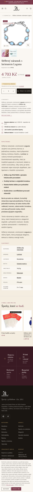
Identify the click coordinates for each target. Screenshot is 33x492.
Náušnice (4, 426)
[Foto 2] (5, 53)
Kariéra (20, 438)
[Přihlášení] (27, 8)
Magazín (21, 432)
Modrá (19, 278)
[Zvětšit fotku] (28, 45)
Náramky (4, 432)
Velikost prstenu (6, 458)
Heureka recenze (23, 435)
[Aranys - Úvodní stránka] (16, 8)
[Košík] (31, 8)
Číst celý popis (5, 115)
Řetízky (3, 438)
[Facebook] (8, 416)
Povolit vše (16, 488)
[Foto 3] (13, 53)
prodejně (21, 86)
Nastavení (6, 488)
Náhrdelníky (5, 435)
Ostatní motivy (22, 264)
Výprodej (4, 444)
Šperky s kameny (6, 441)
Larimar (19, 254)
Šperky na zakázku (24, 429)
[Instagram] (3, 416)
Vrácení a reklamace (7, 456)
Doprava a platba (6, 453)
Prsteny (3, 429)
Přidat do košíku (25, 91)
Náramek (20, 273)
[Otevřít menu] (2, 8)
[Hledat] (5, 8)
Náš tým (20, 426)
